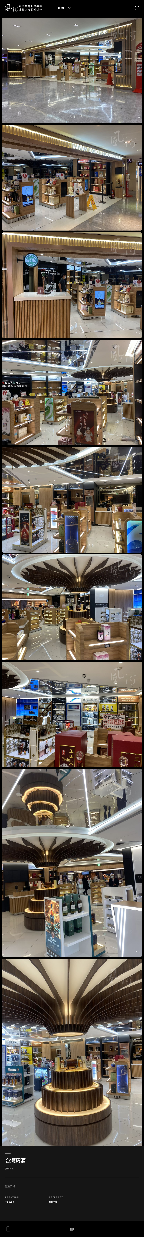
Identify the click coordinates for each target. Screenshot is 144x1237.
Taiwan (9, 1201)
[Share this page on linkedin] (81, 7)
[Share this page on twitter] (66, 7)
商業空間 (53, 1201)
